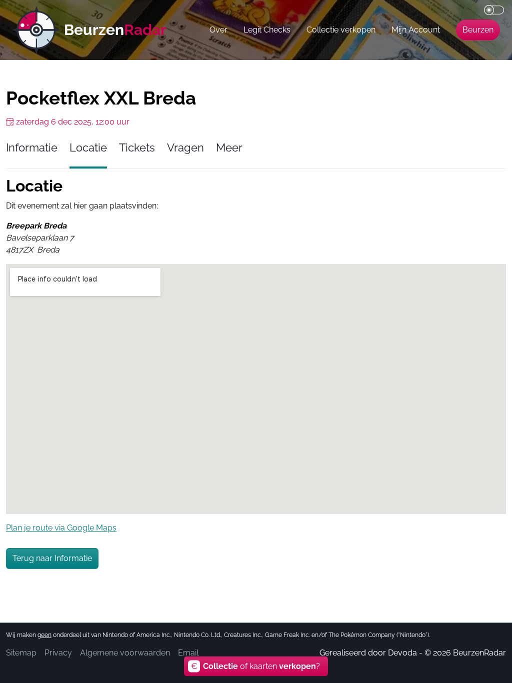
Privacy (58, 653)
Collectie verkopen (341, 29)
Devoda (402, 653)
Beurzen (478, 29)
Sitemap (21, 653)
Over (219, 29)
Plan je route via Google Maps (61, 527)
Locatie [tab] (88, 148)
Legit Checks (267, 29)
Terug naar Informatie (52, 558)
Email (188, 653)
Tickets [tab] (137, 148)
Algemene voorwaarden (125, 653)
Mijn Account (416, 29)
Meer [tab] (229, 148)
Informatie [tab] (32, 148)
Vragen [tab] (185, 148)
